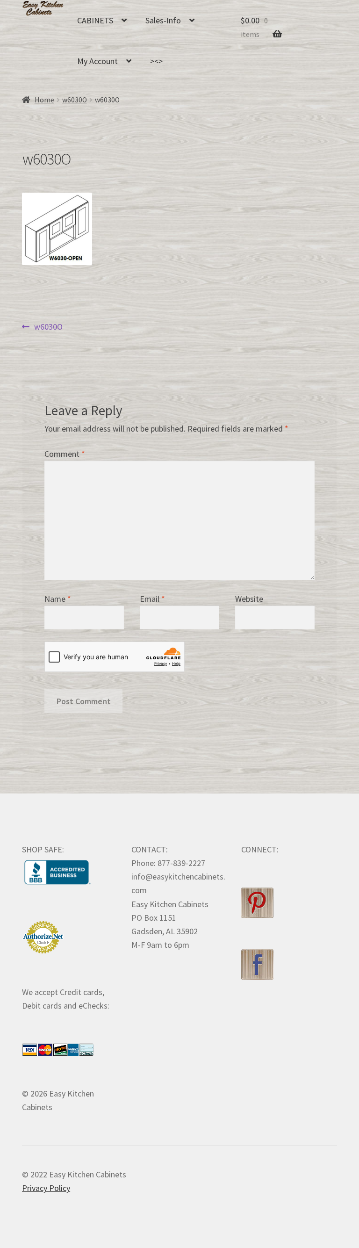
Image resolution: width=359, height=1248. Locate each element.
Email (152, 598)
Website (249, 598)
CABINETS (95, 20)
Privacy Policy (46, 1188)
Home (44, 99)
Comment (64, 453)
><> (156, 61)
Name (57, 598)
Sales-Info (163, 20)
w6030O (74, 99)
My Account (97, 61)
